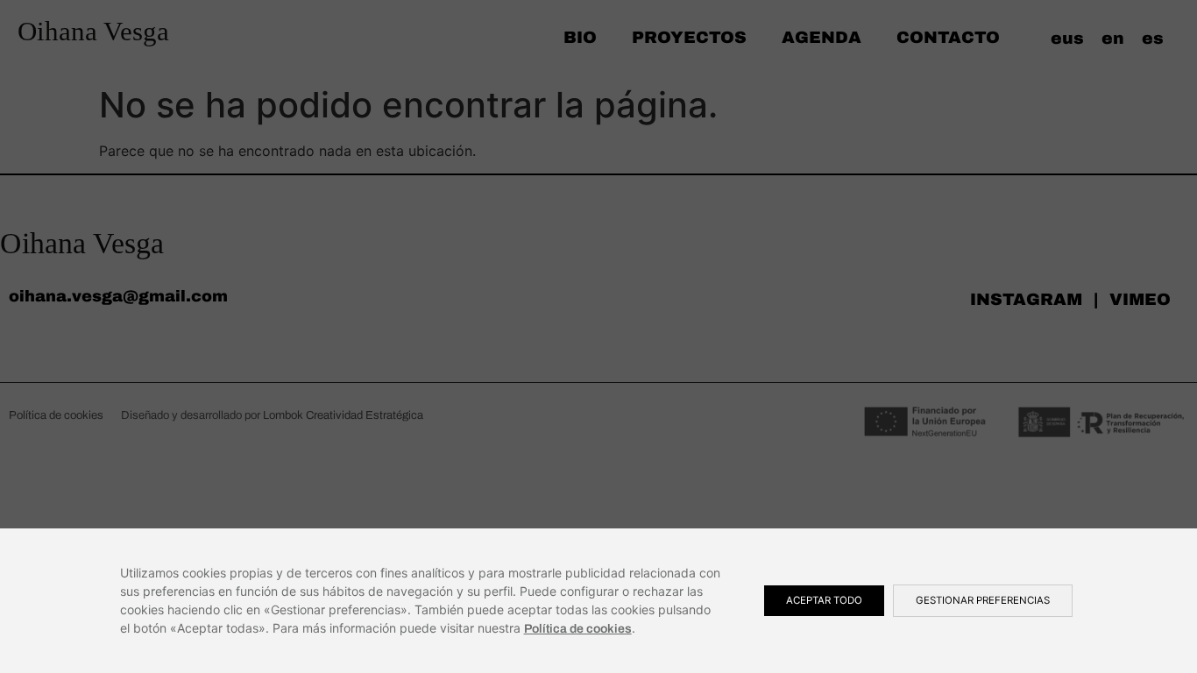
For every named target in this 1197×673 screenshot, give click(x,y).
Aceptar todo (824, 600)
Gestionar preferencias (983, 600)
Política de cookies (578, 628)
